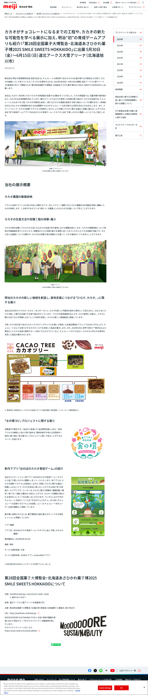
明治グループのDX (132, 679)
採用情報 (83, 2)
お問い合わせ (39, 679)
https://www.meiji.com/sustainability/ (21, 630)
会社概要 (106, 2)
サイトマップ (51, 679)
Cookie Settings (105, 688)
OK (121, 688)
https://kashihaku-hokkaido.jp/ (23, 613)
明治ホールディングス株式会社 (126, 2)
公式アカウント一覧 (127, 670)
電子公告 (81, 679)
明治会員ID (93, 2)
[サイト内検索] (143, 2)
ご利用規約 (118, 679)
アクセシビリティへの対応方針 (100, 679)
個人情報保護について (67, 679)
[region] (74, 687)
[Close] (144, 687)
